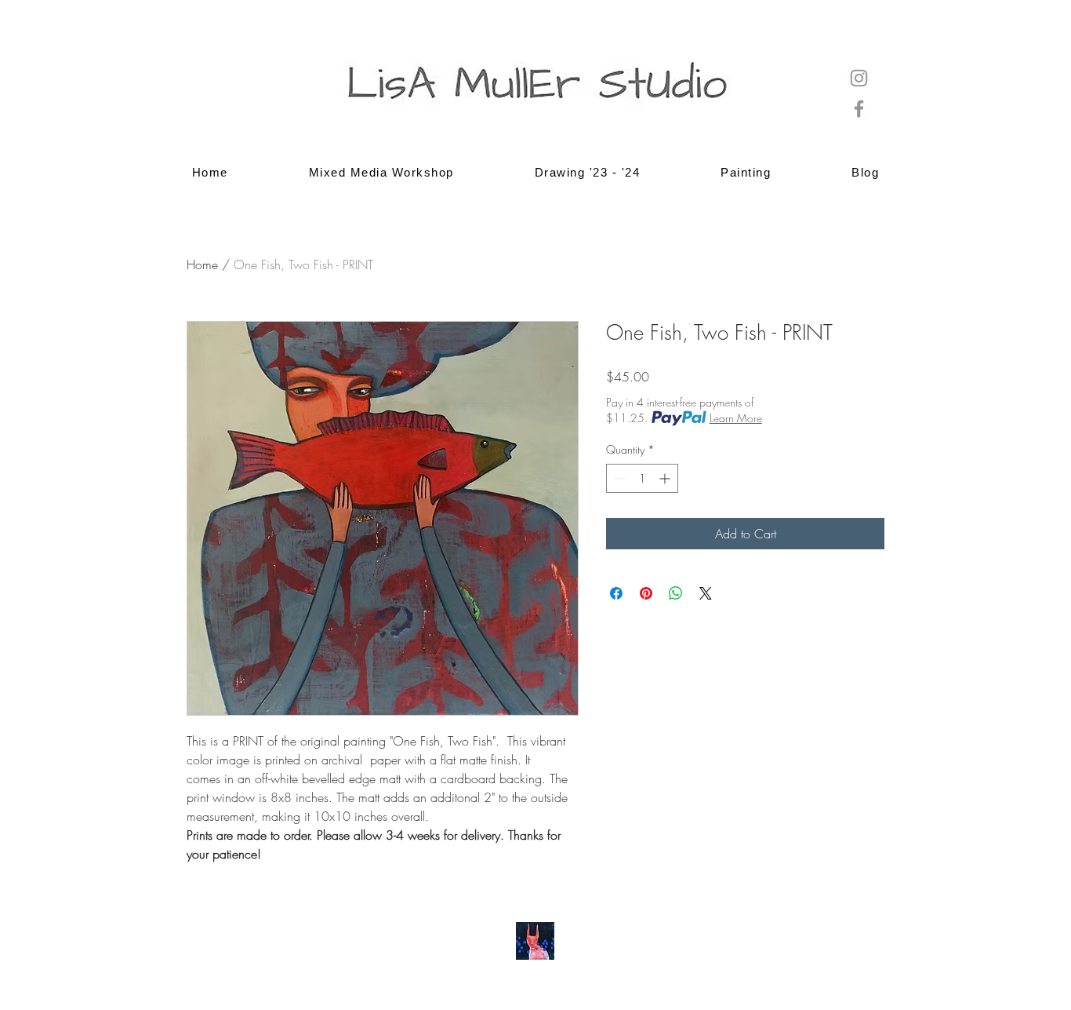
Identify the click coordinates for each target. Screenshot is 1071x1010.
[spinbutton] (642, 478)
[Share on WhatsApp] (675, 593)
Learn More (736, 417)
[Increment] (666, 478)
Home (202, 264)
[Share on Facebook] (616, 593)
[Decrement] (618, 478)
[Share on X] (705, 593)
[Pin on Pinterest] (646, 593)
